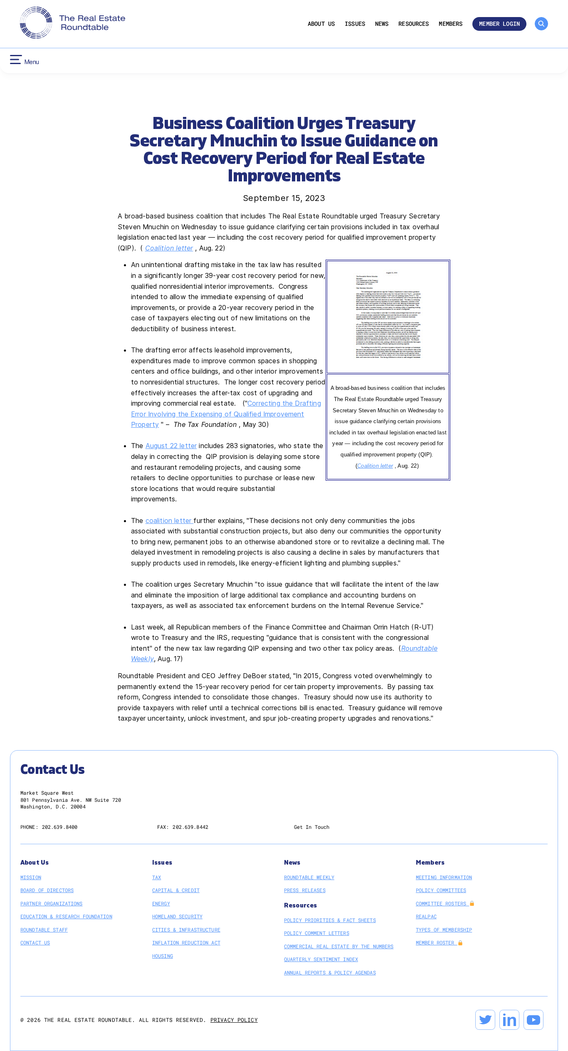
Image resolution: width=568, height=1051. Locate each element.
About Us (321, 23)
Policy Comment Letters (316, 933)
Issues (355, 23)
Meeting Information (444, 877)
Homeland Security (177, 916)
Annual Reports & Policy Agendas (330, 972)
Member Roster (436, 942)
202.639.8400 (59, 826)
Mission (30, 877)
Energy (161, 903)
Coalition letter (169, 248)
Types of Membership (444, 929)
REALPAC (426, 916)
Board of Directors (47, 890)
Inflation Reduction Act (186, 942)
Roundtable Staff (44, 929)
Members (450, 23)
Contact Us (35, 942)
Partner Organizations (51, 903)
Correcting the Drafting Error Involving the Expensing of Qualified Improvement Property (226, 414)
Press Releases (305, 890)
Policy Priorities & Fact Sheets (330, 920)
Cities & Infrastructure (186, 929)
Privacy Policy (234, 1020)
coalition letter (170, 520)
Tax (156, 877)
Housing (162, 955)
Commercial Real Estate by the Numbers (338, 946)
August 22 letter (171, 445)
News (382, 23)
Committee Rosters (442, 903)
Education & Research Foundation (66, 916)
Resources (413, 23)
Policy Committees (441, 890)
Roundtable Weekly (309, 877)
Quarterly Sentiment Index (321, 959)
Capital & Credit (176, 890)
